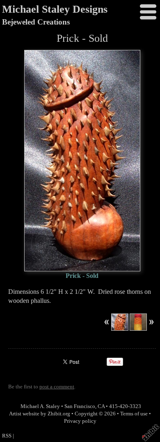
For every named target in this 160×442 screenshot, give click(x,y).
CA (101, 406)
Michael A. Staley (40, 406)
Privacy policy (80, 421)
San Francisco (79, 406)
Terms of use (134, 414)
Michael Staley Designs (54, 9)
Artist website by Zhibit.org (39, 414)
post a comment (56, 387)
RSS (6, 436)
